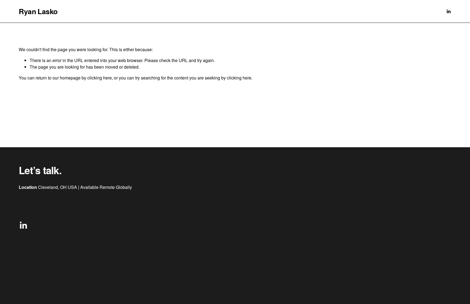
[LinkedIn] (448, 11)
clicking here (99, 78)
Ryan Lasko (38, 11)
